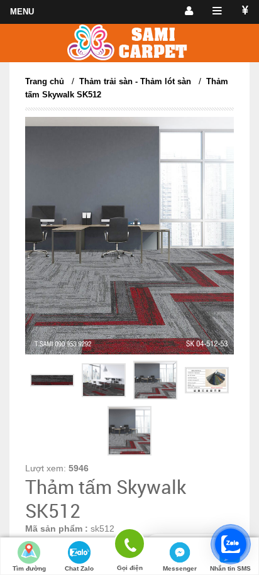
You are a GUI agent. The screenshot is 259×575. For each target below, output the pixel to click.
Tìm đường (29, 568)
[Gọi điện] (129, 545)
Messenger (180, 568)
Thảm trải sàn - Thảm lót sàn (135, 81)
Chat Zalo (79, 568)
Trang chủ (44, 81)
